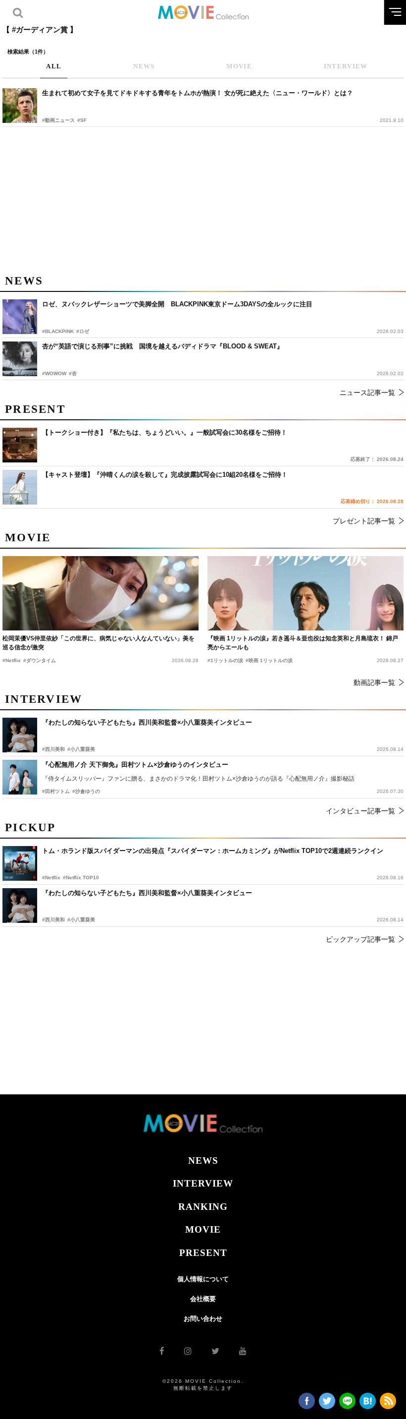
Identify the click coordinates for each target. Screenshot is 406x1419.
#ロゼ (82, 331)
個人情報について (203, 1279)
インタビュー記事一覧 (360, 811)
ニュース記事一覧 (367, 393)
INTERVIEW (203, 1183)
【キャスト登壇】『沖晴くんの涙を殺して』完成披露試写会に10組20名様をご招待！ (165, 474)
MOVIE (203, 1229)
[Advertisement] (203, 199)
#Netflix (51, 877)
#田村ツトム (56, 791)
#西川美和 (53, 919)
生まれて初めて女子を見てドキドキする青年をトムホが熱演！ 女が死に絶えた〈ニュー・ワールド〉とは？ (197, 93)
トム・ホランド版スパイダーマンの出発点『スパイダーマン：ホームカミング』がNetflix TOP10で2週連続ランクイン (212, 850)
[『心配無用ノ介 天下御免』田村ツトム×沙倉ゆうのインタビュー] (19, 777)
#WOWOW (54, 373)
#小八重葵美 (81, 919)
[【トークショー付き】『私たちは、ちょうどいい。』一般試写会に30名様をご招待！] (19, 445)
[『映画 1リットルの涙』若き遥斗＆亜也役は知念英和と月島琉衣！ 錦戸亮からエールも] (305, 593)
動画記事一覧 (374, 682)
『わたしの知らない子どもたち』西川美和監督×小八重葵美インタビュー (147, 893)
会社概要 (203, 1299)
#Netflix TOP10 (81, 877)
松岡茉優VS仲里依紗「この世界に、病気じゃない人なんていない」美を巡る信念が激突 (98, 643)
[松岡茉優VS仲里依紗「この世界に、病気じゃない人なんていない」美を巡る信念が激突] (100, 593)
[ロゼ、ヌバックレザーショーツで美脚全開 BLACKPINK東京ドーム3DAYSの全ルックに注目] (19, 316)
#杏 (73, 373)
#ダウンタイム (39, 660)
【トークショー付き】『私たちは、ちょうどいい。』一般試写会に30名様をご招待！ (164, 432)
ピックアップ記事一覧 (360, 939)
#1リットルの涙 (225, 660)
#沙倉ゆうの (86, 791)
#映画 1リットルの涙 (269, 660)
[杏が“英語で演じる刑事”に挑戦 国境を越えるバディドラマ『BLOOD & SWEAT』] (19, 358)
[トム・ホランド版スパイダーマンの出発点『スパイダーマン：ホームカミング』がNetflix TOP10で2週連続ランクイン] (19, 863)
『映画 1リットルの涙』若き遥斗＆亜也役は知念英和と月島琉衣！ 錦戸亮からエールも (302, 643)
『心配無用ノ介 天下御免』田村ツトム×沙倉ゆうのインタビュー (135, 764)
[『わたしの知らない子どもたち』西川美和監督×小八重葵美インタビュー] (19, 905)
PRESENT (203, 1253)
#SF (82, 120)
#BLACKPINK (58, 331)
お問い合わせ (203, 1318)
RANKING (203, 1206)
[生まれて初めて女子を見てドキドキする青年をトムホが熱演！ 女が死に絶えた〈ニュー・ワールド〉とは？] (19, 105)
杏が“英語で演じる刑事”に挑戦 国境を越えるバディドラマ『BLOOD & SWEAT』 (162, 346)
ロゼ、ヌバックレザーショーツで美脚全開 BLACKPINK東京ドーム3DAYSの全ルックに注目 (177, 304)
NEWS (203, 1160)
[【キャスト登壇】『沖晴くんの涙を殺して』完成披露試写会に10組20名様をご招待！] (19, 487)
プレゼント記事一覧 (364, 521)
